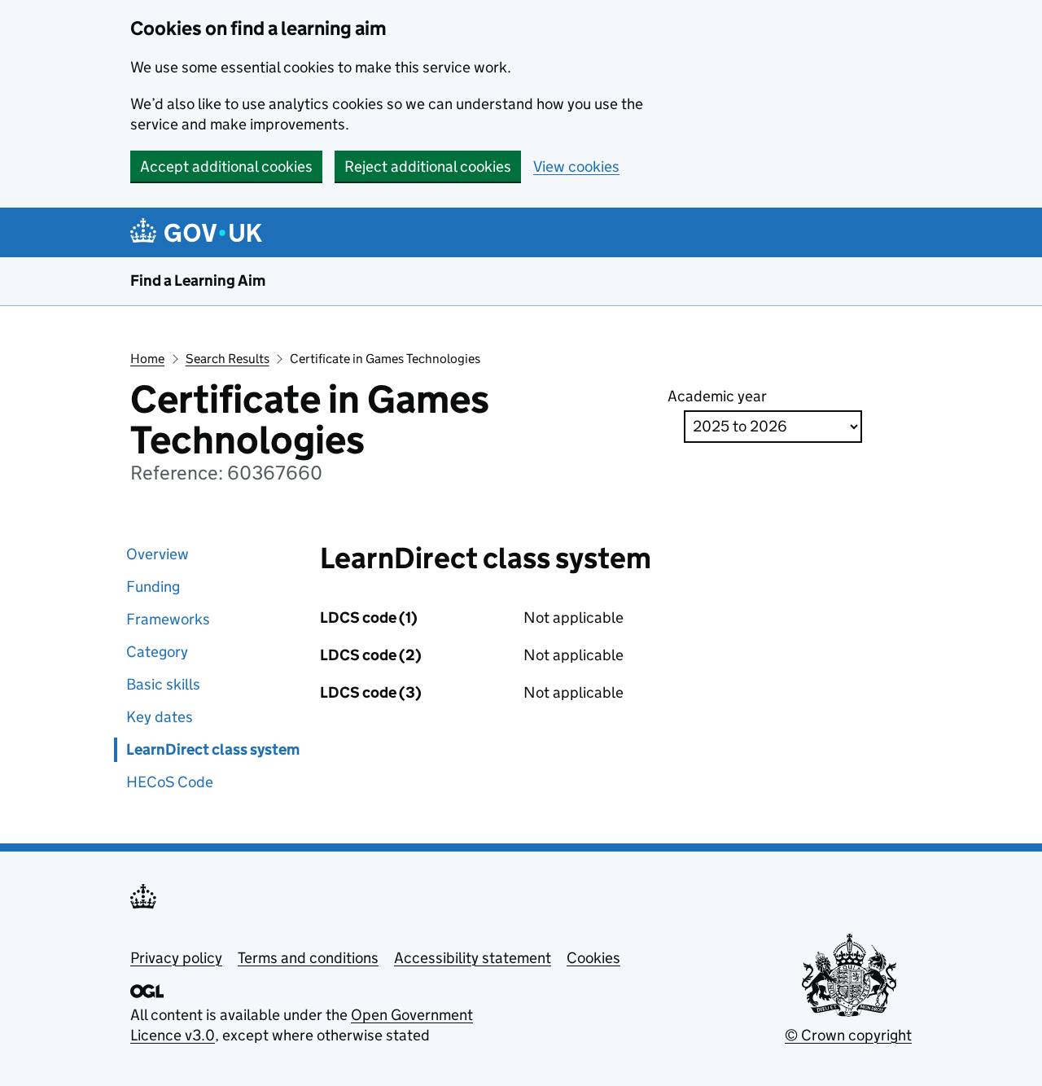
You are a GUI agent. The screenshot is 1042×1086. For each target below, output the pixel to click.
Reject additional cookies (427, 166)
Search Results (227, 358)
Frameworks (168, 619)
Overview (157, 554)
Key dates (159, 716)
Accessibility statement (472, 957)
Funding (153, 586)
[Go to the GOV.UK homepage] (199, 232)
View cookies (576, 166)
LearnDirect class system (213, 749)
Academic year (717, 396)
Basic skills (163, 684)
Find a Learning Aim (197, 280)
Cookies (593, 957)
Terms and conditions (308, 957)
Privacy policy (176, 957)
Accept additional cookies (226, 166)
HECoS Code (169, 782)
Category (157, 651)
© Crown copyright (848, 1035)
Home (147, 358)
